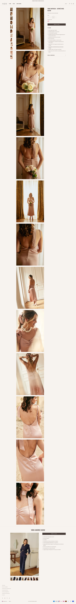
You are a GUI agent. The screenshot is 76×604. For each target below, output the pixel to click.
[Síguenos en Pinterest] (7, 598)
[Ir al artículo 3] (11, 18)
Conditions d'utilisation (6, 593)
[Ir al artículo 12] (11, 57)
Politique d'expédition (5, 591)
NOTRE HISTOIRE (19, 3)
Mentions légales (5, 586)
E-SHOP (10, 3)
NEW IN (14, 3)
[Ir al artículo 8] (11, 40)
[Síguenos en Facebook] (2, 598)
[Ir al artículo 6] (11, 31)
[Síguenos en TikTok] (9, 598)
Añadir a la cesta (57, 24)
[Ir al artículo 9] (11, 44)
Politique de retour (5, 590)
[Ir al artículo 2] (11, 14)
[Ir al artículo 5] (11, 27)
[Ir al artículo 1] (11, 9)
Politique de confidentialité (6, 588)
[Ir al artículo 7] (11, 35)
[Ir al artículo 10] (11, 48)
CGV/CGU (3, 585)
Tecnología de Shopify (34, 601)
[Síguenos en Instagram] (4, 598)
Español (66, 3)
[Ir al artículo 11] (11, 53)
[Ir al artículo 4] (11, 22)
